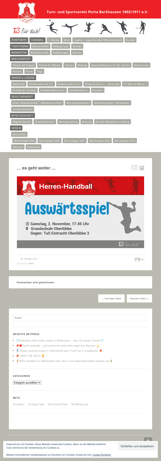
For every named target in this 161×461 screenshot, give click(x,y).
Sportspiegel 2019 (124, 140)
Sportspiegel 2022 (49, 140)
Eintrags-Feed (36, 404)
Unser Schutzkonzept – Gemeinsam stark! (37, 102)
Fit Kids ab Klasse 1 (135, 84)
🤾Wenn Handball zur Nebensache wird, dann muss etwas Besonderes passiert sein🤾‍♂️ (64, 361)
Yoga (39, 71)
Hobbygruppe (61, 46)
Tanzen (69, 65)
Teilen (141, 259)
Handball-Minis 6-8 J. (52, 90)
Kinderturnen (141, 65)
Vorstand (18, 146)
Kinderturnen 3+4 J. (69, 84)
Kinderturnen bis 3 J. (41, 84)
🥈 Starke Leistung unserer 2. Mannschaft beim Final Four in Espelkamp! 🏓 (59, 350)
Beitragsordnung (68, 121)
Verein (16, 128)
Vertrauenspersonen (78, 102)
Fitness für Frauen (23, 65)
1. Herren (53, 39)
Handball (37, 39)
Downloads (33, 146)
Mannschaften (41, 46)
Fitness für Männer (50, 65)
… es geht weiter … (36, 168)
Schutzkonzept (22, 96)
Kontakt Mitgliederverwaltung (112, 121)
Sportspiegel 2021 (74, 140)
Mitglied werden (22, 121)
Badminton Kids (40, 52)
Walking (82, 65)
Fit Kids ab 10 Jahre (24, 90)
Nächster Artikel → (139, 298)
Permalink (134, 167)
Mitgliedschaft (22, 115)
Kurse (29, 71)
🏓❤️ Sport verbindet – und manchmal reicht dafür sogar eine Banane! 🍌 (57, 345)
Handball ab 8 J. (79, 90)
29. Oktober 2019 (28, 258)
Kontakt (130, 39)
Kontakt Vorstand (23, 109)
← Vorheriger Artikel (111, 298)
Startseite (19, 39)
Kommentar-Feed (57, 404)
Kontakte (98, 90)
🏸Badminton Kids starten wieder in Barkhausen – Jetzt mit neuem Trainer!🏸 (59, 340)
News (31, 263)
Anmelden (18, 404)
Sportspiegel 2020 (99, 140)
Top (145, 439)
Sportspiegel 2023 (24, 140)
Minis (67, 39)
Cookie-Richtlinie (101, 454)
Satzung (86, 121)
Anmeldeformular (45, 121)
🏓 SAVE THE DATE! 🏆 (30, 356)
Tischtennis (20, 46)
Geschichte (19, 134)
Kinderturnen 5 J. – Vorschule (102, 84)
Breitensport (21, 58)
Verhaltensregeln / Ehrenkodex (112, 102)
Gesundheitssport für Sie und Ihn (110, 65)
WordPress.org (79, 404)
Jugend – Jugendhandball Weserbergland (98, 39)
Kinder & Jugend (23, 77)
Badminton (19, 52)
